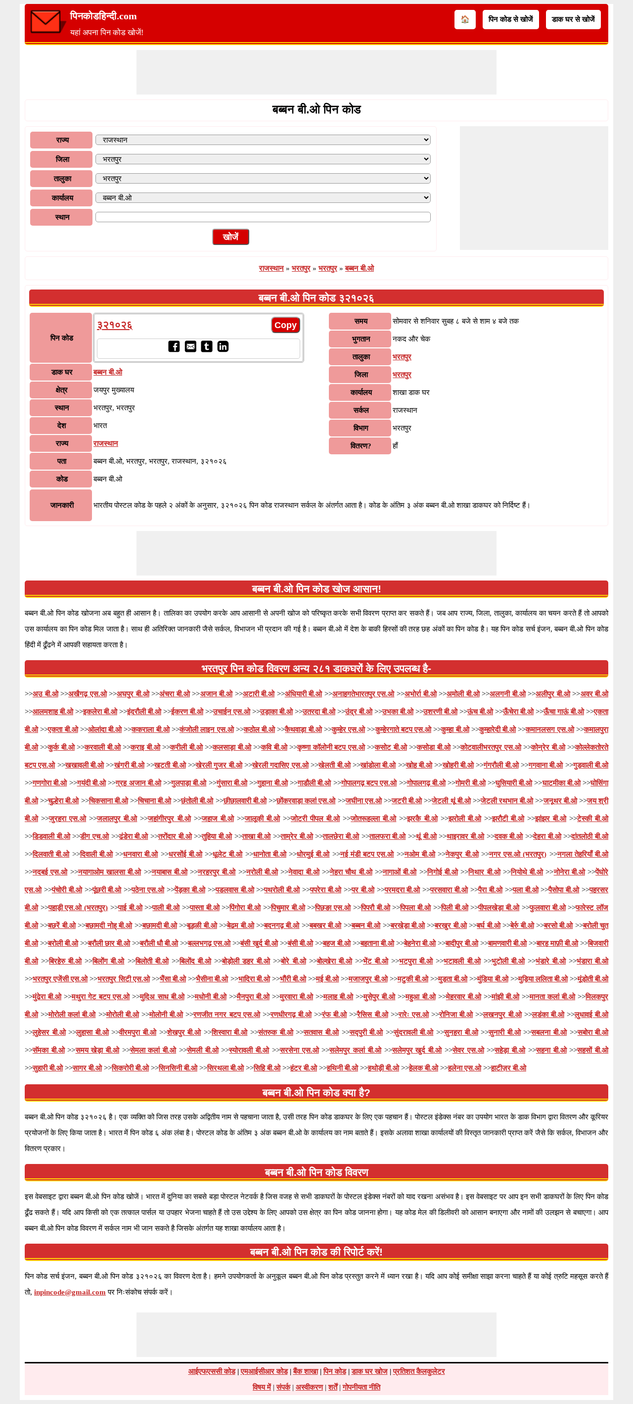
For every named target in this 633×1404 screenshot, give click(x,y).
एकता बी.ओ (63, 729)
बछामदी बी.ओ (159, 925)
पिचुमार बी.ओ (288, 908)
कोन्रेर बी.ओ (548, 747)
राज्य (62, 140)
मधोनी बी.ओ (210, 997)
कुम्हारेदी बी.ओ (497, 729)
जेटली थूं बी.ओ (451, 801)
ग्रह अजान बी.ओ (138, 783)
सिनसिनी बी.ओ (178, 1068)
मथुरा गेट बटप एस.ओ (101, 997)
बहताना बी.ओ (377, 943)
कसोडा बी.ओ (433, 747)
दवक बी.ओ (509, 836)
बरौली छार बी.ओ (109, 943)
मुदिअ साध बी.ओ (162, 997)
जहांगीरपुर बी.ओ (169, 819)
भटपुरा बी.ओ (416, 961)
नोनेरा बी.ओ (569, 872)
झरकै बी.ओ (422, 819)
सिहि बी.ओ (267, 1068)
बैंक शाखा (305, 1371)
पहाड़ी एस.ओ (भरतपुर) (78, 908)
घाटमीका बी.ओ (562, 783)
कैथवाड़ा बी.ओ (303, 729)
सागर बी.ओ (87, 1068)
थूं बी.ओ (426, 836)
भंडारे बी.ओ (551, 961)
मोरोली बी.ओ (122, 1014)
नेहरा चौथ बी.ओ (351, 872)
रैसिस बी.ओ (372, 1014)
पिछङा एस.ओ (333, 908)
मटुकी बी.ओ (413, 979)
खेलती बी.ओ (334, 765)
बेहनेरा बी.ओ (420, 943)
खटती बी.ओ (169, 765)
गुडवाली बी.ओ (590, 765)
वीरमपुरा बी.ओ (137, 1032)
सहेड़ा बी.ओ (510, 1050)
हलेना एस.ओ (464, 1068)
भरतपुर (301, 268)
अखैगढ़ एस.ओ (87, 694)
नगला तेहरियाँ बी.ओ (583, 854)
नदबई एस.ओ (50, 872)
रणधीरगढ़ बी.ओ (291, 1014)
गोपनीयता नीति (361, 1387)
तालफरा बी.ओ (387, 836)
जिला (62, 159)
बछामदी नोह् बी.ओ (109, 925)
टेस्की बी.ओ (592, 819)
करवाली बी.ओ (102, 747)
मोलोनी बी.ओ (166, 1014)
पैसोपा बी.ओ (563, 890)
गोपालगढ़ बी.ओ (426, 783)
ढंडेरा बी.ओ (133, 836)
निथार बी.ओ (484, 872)
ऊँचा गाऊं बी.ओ (563, 712)
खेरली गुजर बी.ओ (219, 765)
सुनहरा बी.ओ (461, 1032)
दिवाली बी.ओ (96, 854)
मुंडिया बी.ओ (492, 979)
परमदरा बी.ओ (402, 890)
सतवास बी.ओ (321, 1032)
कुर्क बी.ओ (61, 747)
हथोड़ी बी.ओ (383, 1068)
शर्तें (332, 1387)
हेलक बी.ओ (423, 1068)
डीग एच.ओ (94, 836)
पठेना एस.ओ (148, 890)
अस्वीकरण (309, 1387)
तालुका (62, 179)
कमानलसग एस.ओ (550, 729)
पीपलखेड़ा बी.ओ (498, 908)
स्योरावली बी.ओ (249, 1050)
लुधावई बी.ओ (591, 1014)
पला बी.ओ (526, 890)
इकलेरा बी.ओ (100, 712)
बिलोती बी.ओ (152, 961)
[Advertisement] (316, 72)
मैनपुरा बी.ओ (253, 997)
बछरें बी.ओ (61, 925)
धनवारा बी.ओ (140, 854)
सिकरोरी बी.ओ (130, 1068)
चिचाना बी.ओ (154, 801)
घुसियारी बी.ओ (514, 783)
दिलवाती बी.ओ (51, 854)
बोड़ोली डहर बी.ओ (246, 961)
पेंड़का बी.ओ (190, 890)
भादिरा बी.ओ (254, 979)
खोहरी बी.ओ (458, 765)
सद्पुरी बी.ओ (366, 1032)
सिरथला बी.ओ (225, 1068)
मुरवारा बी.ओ (296, 997)
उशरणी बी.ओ (440, 712)
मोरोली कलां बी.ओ (71, 1014)
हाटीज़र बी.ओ (508, 1068)
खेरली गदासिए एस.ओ (280, 765)
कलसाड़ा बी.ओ (232, 747)
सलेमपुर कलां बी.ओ (355, 1050)
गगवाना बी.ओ (546, 765)
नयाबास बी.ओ (169, 872)
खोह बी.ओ (419, 765)
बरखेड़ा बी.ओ (408, 925)
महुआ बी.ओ (420, 997)
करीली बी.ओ (186, 747)
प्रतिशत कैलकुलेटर (419, 1371)
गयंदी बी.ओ (91, 783)
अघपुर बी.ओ (133, 694)
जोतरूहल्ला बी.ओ (373, 819)
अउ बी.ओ (45, 694)
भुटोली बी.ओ (508, 961)
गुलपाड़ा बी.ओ (188, 783)
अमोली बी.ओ (463, 694)
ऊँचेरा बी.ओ (518, 712)
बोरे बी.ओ (293, 961)
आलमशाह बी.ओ (53, 712)
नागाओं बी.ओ (399, 872)
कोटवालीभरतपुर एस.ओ (490, 747)
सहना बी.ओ (551, 1050)
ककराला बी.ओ (150, 729)
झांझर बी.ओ (550, 819)
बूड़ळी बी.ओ (202, 925)
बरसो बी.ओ (558, 925)
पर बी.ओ (363, 890)
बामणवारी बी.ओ (507, 943)
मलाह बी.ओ (338, 997)
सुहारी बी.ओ (48, 1068)
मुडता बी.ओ (452, 979)
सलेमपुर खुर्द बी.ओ (417, 1050)
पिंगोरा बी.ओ (245, 908)
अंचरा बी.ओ (174, 694)
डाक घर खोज (370, 1371)
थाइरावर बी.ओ (465, 836)
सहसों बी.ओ (592, 1050)
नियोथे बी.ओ (527, 872)
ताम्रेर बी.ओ (297, 836)
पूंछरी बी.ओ (107, 890)
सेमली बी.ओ (203, 1050)
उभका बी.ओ (397, 712)
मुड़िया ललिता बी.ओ (543, 979)
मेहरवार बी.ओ (463, 997)
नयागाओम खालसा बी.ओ (109, 872)
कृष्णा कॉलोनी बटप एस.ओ (330, 747)
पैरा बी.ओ (490, 890)
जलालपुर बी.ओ (117, 819)
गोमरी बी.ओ (470, 783)
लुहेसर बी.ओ (49, 1032)
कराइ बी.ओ (145, 747)
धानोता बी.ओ (269, 854)
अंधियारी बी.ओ (303, 694)
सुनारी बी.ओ (505, 1032)
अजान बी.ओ (216, 694)
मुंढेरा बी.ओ (47, 997)
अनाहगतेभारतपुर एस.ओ (363, 694)
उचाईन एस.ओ (231, 712)
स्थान (62, 217)
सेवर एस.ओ (468, 1050)
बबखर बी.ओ (325, 925)
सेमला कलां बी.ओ (153, 1050)
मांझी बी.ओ (505, 997)
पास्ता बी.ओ (205, 908)
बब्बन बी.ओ (359, 268)
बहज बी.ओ (337, 943)
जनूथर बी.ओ (560, 801)
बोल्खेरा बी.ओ (334, 961)
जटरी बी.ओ (407, 801)
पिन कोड (334, 1371)
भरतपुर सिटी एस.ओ (123, 979)
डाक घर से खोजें (573, 19)
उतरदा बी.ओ (319, 712)
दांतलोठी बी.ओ (589, 836)
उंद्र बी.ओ (358, 712)
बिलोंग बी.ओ (108, 961)
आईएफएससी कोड (211, 1371)
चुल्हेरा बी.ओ (63, 801)
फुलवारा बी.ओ (548, 908)
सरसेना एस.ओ (299, 1050)
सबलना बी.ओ (549, 1032)
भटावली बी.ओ (462, 961)
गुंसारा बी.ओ (232, 783)
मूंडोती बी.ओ (593, 979)
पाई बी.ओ (130, 908)
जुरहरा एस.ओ (67, 819)
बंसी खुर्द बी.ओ (258, 943)
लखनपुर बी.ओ (502, 1014)
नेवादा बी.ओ (303, 872)
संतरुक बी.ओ (275, 1032)
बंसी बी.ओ (300, 943)
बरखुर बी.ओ (450, 925)
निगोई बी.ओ (442, 872)
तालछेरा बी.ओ (341, 836)
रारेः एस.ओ (414, 1014)
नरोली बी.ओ (262, 872)
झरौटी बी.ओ (508, 819)
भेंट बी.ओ (375, 961)
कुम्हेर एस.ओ (348, 729)
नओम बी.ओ (420, 854)
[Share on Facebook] (174, 350)
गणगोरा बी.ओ (50, 783)
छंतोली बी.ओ (197, 801)
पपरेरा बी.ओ (325, 890)
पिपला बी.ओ (415, 908)
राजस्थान (271, 268)
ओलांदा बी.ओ (105, 729)
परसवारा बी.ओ (449, 890)
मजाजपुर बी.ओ (368, 979)
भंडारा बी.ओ (592, 961)
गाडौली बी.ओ (314, 783)
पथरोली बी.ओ (282, 890)
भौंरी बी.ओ (293, 979)
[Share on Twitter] (206, 350)
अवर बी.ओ (595, 694)
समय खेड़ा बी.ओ (97, 1050)
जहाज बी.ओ (218, 819)
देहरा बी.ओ (547, 836)
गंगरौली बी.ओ (501, 765)
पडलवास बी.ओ (235, 890)
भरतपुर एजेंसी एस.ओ (60, 979)
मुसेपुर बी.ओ (379, 997)
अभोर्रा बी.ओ (421, 694)
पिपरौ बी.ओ (375, 908)
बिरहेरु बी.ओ (65, 961)
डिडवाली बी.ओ (51, 836)
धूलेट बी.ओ (227, 854)
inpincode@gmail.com (70, 1292)
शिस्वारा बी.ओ (230, 1032)
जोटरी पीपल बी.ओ (315, 819)
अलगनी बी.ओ (508, 694)
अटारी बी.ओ (259, 694)
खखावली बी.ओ (84, 765)
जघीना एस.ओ (364, 801)
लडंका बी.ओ (548, 1014)
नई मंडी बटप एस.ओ (367, 854)
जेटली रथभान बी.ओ (507, 801)
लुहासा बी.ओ (92, 1032)
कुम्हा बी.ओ (455, 729)
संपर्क (283, 1387)
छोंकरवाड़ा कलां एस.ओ (305, 801)
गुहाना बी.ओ (272, 783)
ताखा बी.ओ (256, 836)
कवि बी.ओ (274, 747)
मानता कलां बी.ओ (552, 997)
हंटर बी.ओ (303, 1068)
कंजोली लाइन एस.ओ (207, 729)
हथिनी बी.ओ (342, 1068)
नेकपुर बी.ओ (462, 854)
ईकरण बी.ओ (187, 712)
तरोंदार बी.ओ (175, 836)
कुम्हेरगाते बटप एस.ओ (403, 729)
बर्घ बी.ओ (488, 925)
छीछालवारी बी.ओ (245, 801)
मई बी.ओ (327, 979)
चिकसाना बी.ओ (108, 801)
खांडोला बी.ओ (378, 765)
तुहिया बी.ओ (217, 836)
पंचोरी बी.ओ (67, 890)
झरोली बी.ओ (465, 819)
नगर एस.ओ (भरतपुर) (518, 854)
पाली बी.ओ (166, 908)
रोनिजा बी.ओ (456, 1014)
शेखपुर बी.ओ (184, 1032)
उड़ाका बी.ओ (276, 712)
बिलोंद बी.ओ (195, 961)
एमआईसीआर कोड (264, 1371)
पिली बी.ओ (454, 908)
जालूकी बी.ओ (262, 819)
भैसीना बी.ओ (212, 979)
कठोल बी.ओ (259, 729)
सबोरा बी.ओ (593, 1032)
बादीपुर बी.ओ (462, 943)
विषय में (262, 1387)
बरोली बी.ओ (63, 943)
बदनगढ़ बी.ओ (281, 925)
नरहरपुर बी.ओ (216, 872)
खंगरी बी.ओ (129, 765)
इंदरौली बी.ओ (144, 712)
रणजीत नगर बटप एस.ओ (226, 1014)
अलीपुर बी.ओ (553, 694)
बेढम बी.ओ (240, 925)
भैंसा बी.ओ (173, 979)
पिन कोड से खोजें (511, 19)
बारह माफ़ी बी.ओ (557, 943)
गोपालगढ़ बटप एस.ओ (369, 783)
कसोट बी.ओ (391, 747)
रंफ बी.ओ (334, 1014)
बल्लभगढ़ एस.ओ (209, 943)
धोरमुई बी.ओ (313, 854)
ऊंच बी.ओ (480, 712)
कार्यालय (62, 198)
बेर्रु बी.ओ (522, 925)
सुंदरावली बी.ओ (414, 1032)
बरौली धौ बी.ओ (159, 943)
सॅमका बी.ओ (49, 1050)
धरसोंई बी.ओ (185, 854)
